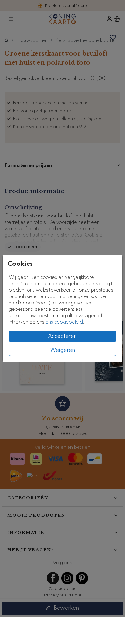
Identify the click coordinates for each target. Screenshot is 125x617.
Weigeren (62, 350)
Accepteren (62, 336)
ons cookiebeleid (64, 322)
